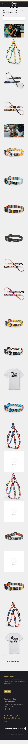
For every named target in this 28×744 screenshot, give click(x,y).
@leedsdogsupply (10, 701)
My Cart (23, 2)
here (10, 721)
